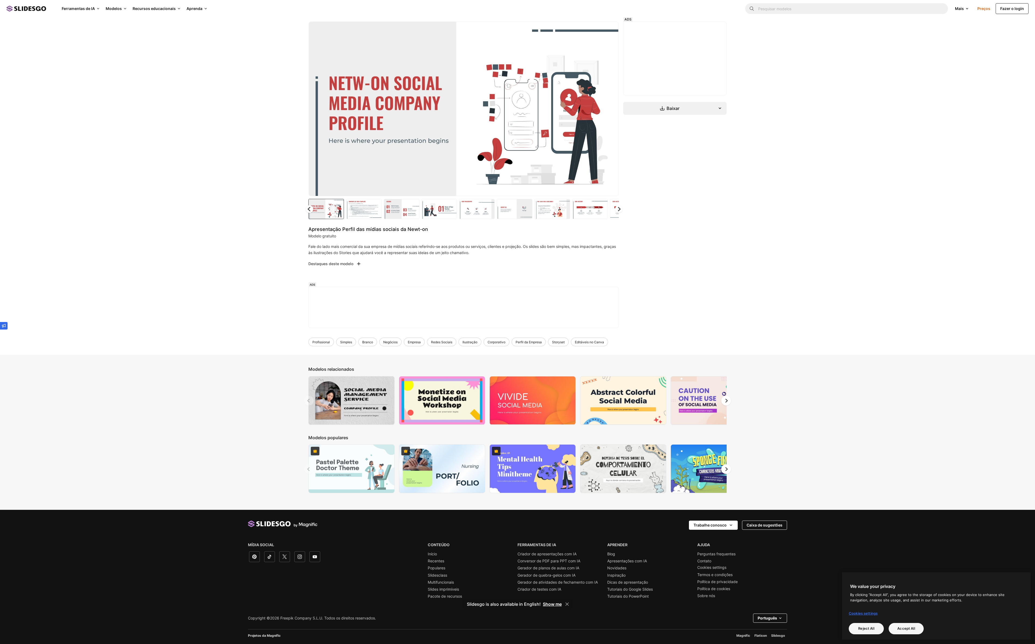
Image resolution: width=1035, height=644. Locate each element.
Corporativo (496, 342)
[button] (618, 209)
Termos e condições (715, 575)
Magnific (743, 635)
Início (432, 554)
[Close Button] (567, 604)
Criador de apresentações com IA (547, 554)
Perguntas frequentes (716, 554)
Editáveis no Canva (589, 342)
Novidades (616, 568)
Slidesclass (437, 575)
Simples (346, 342)
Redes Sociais (441, 342)
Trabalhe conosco (710, 525)
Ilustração (470, 342)
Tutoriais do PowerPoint (628, 596)
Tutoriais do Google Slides (630, 589)
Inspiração (616, 575)
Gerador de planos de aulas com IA (548, 568)
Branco (367, 342)
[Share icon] (609, 30)
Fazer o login (1012, 8)
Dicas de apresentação (627, 582)
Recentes (436, 561)
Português (767, 618)
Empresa (414, 342)
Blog (611, 554)
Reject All (866, 628)
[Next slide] (610, 109)
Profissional (321, 342)
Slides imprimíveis (443, 589)
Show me (552, 604)
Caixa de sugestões (764, 525)
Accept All (906, 628)
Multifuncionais (441, 582)
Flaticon (760, 635)
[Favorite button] (595, 30)
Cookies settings (711, 567)
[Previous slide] (309, 401)
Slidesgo (778, 635)
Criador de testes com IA (539, 589)
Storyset (558, 342)
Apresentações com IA (627, 561)
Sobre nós (706, 596)
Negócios (390, 342)
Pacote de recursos (445, 596)
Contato (704, 561)
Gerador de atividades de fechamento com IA (558, 582)
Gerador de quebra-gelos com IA (546, 575)
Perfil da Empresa (529, 342)
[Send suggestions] (4, 326)
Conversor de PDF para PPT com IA (549, 561)
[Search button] (751, 8)
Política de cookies (713, 589)
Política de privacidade (717, 582)
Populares (436, 568)
